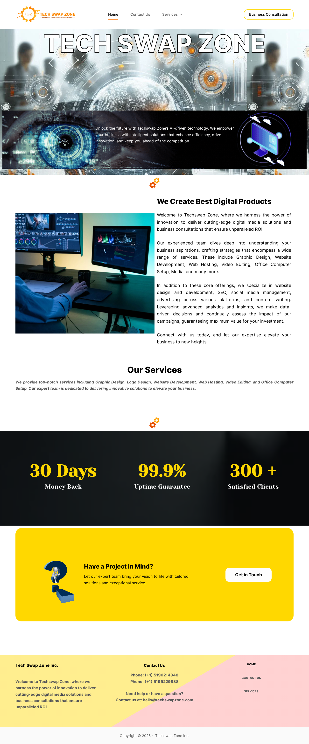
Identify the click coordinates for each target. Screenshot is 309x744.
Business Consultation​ (268, 14)
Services (170, 14)
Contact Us (140, 14)
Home (113, 14)
